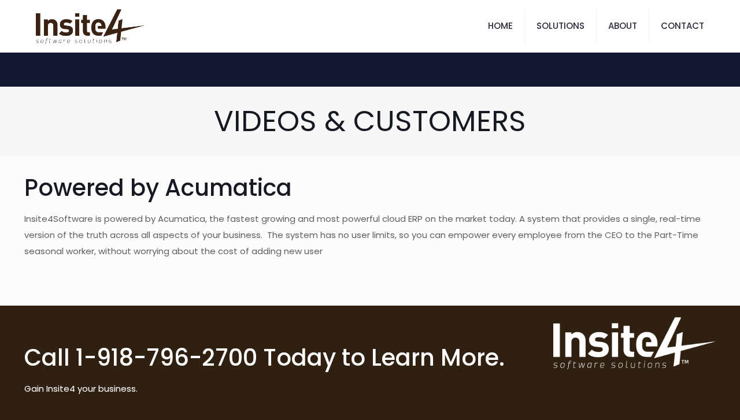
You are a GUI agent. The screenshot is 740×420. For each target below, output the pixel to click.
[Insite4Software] (90, 26)
